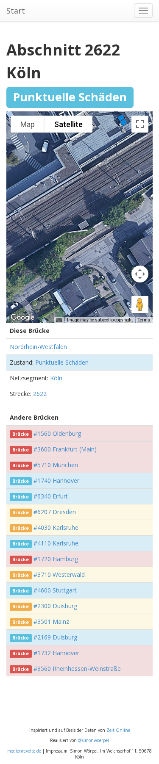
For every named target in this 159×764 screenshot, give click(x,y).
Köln (56, 378)
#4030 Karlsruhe (55, 527)
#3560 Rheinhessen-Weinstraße (77, 668)
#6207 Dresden (54, 512)
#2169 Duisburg (55, 637)
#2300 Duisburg (55, 606)
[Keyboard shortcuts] (59, 320)
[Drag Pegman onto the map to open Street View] (139, 304)
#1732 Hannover (56, 653)
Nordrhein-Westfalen (38, 347)
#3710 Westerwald (59, 574)
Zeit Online (118, 730)
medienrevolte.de (24, 751)
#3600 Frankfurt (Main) (65, 449)
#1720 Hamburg (55, 559)
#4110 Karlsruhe (55, 543)
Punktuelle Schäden (62, 362)
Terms (144, 320)
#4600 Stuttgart (55, 590)
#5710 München (55, 465)
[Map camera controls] (139, 274)
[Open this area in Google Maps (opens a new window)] (22, 317)
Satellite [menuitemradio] (68, 124)
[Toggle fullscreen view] (139, 124)
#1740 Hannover (56, 480)
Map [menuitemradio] (27, 124)
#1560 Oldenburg (57, 433)
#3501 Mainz (51, 621)
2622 (40, 394)
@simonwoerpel (93, 740)
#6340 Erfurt (50, 496)
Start (15, 11)
